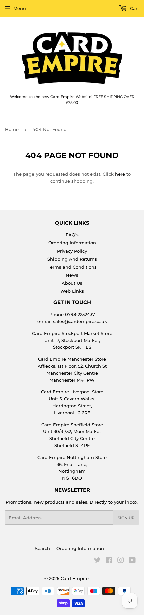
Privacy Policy (72, 251)
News (72, 275)
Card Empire (75, 578)
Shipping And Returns (72, 259)
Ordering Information (72, 242)
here (120, 174)
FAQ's (72, 234)
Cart (134, 8)
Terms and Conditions (72, 267)
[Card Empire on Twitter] (97, 561)
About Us (72, 283)
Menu (19, 8)
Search (42, 548)
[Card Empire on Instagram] (120, 561)
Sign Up (126, 517)
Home (12, 129)
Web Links (72, 291)
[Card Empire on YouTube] (132, 561)
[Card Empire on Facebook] (109, 561)
